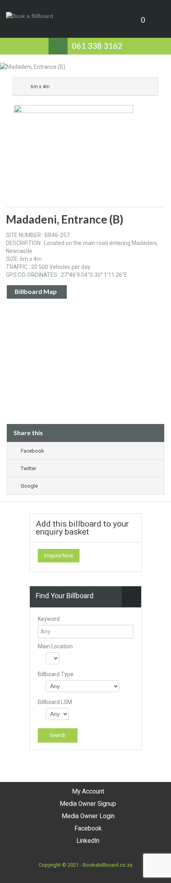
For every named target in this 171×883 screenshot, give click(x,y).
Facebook (32, 451)
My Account (88, 791)
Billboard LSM (55, 702)
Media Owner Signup (88, 803)
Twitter (28, 468)
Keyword (49, 619)
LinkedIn (87, 840)
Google (29, 486)
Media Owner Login (88, 816)
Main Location (55, 646)
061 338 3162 (97, 46)
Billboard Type (56, 674)
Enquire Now (58, 555)
